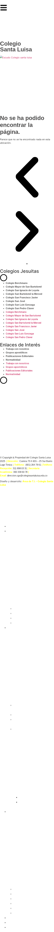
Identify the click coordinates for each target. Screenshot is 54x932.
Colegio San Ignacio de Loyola (22, 290)
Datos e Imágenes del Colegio (29, 707)
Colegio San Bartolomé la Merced (24, 294)
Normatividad (13, 360)
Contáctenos (16, 927)
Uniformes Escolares (34, 797)
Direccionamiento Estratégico (26, 721)
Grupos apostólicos (16, 352)
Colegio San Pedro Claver (20, 308)
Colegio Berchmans (17, 283)
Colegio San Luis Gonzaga (20, 305)
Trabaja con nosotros (17, 349)
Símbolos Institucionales (29, 804)
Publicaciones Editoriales (20, 356)
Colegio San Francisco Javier (22, 297)
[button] (27, 177)
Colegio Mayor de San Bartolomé (24, 286)
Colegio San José (15, 301)
